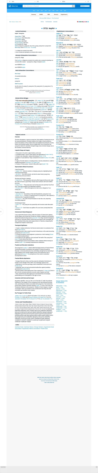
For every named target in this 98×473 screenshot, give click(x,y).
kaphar (19, 60)
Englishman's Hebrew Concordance (31, 328)
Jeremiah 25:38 (37, 108)
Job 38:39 (18, 174)
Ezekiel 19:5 (59, 237)
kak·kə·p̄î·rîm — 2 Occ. (61, 293)
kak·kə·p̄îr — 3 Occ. (60, 292)
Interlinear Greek (19, 327)
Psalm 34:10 (19, 180)
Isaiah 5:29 (43, 109)
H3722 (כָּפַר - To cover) (30, 47)
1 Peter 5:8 (46, 270)
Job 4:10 (37, 117)
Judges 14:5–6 (19, 295)
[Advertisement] (49, 356)
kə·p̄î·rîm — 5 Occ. (60, 298)
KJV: (57, 38)
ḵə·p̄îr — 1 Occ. (59, 287)
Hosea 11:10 (19, 207)
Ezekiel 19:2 (59, 217)
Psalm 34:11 (18, 119)
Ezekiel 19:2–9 (19, 195)
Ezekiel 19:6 (59, 246)
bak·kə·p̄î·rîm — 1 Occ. (61, 285)
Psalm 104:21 (21, 109)
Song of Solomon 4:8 (34, 297)
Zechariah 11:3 (33, 102)
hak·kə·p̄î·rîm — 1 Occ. (61, 290)
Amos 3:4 (27, 106)
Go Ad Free (3, 467)
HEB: (57, 35)
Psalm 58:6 (59, 97)
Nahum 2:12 (18, 115)
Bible (10, 21)
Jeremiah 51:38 (23, 111)
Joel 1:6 (42, 299)
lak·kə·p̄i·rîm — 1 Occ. (61, 301)
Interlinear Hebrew (28, 327)
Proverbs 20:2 (18, 123)
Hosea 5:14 (25, 117)
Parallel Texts (44, 328)
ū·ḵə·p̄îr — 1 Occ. (60, 304)
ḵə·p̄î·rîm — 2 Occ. (60, 289)
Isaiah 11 (26, 247)
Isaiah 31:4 (59, 178)
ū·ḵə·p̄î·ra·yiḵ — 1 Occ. (61, 306)
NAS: (57, 37)
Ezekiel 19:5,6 (34, 115)
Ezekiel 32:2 (50, 119)
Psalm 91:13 (32, 117)
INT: (57, 40)
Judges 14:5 (40, 100)
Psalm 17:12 (33, 106)
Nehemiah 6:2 (59, 43)
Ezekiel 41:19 (40, 123)
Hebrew (17, 21)
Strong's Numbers (38, 327)
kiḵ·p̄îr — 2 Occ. (60, 300)
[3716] (96, 215)
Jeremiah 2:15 (18, 102)
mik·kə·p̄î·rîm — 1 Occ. (61, 303)
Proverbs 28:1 (26, 122)
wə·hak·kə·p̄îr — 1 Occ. (61, 311)
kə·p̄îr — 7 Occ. (59, 295)
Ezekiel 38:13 (23, 104)
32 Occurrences (60, 278)
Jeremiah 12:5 (36, 218)
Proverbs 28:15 (19, 188)
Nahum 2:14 (50, 102)
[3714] (2, 215)
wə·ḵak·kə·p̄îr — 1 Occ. (61, 308)
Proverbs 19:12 (48, 122)
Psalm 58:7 (31, 119)
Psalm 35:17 (25, 119)
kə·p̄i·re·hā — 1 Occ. (61, 297)
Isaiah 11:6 (44, 108)
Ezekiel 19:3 (59, 226)
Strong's (13, 21)
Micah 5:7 (39, 113)
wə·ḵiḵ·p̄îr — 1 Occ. (60, 309)
